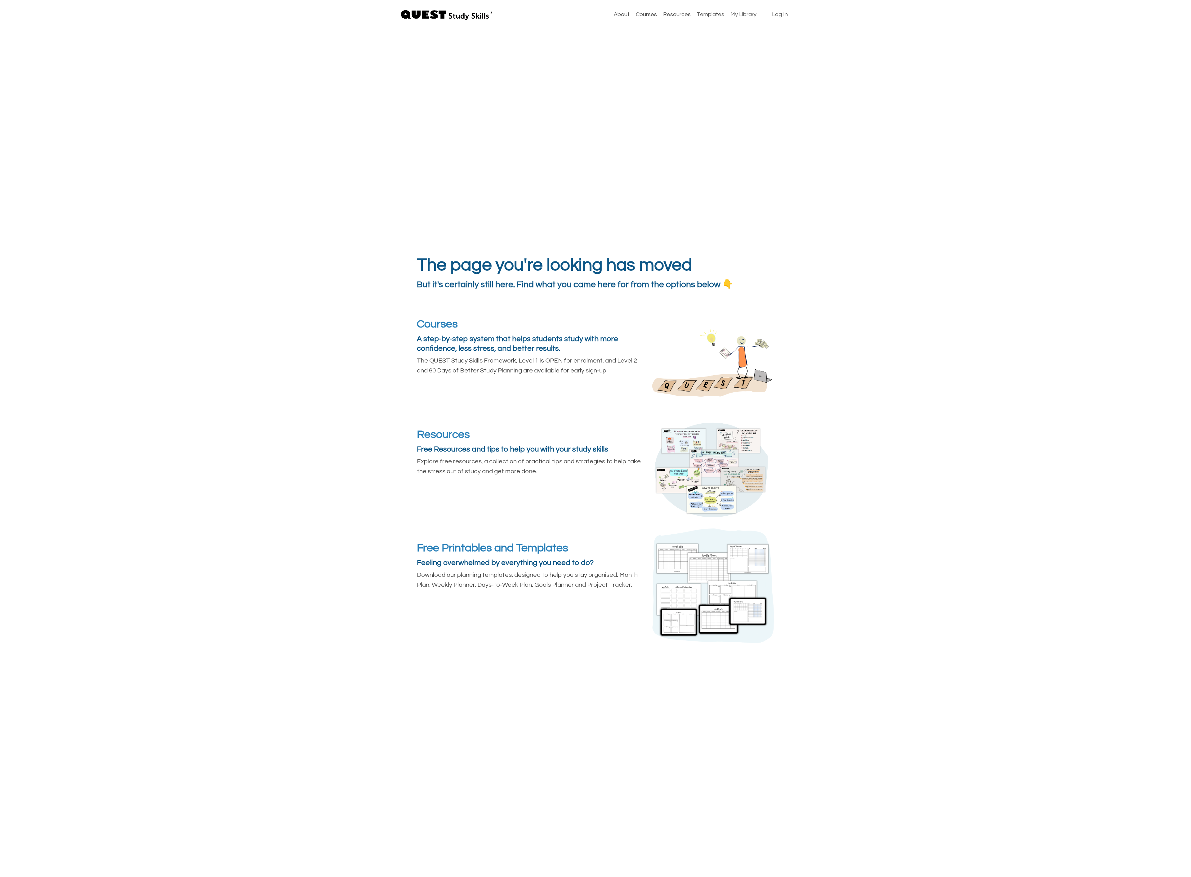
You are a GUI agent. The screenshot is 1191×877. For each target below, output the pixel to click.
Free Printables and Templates (492, 548)
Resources (677, 14)
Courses (646, 14)
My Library (743, 14)
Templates (710, 14)
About (622, 14)
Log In (780, 14)
